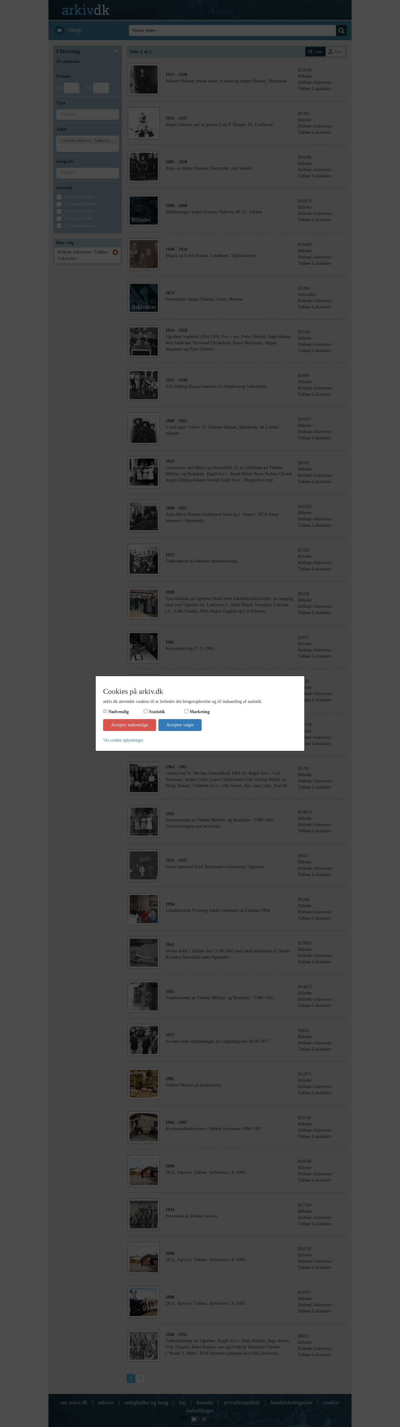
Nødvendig (118, 711)
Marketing (200, 711)
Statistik (157, 711)
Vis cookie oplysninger (123, 740)
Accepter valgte (180, 725)
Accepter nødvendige (129, 725)
